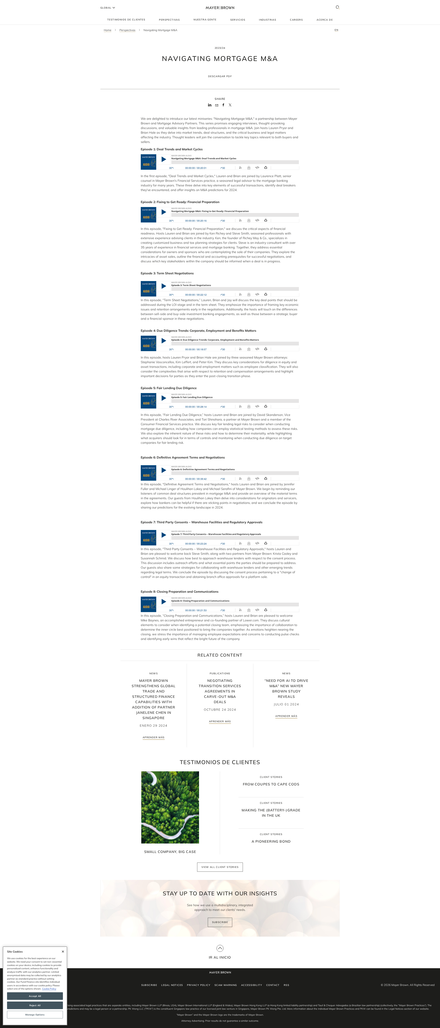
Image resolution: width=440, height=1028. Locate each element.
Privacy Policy (198, 985)
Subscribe (220, 922)
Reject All (35, 1005)
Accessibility (251, 985)
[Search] (338, 7)
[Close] (63, 951)
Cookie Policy (49, 988)
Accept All (35, 996)
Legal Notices (172, 985)
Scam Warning (225, 985)
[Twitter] (230, 106)
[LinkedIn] (210, 106)
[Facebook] (223, 106)
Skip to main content (16, 2)
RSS (286, 985)
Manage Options (35, 1014)
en (336, 29)
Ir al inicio (220, 957)
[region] (35, 985)
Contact (273, 985)
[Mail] (217, 105)
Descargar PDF (220, 76)
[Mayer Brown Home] (220, 7)
